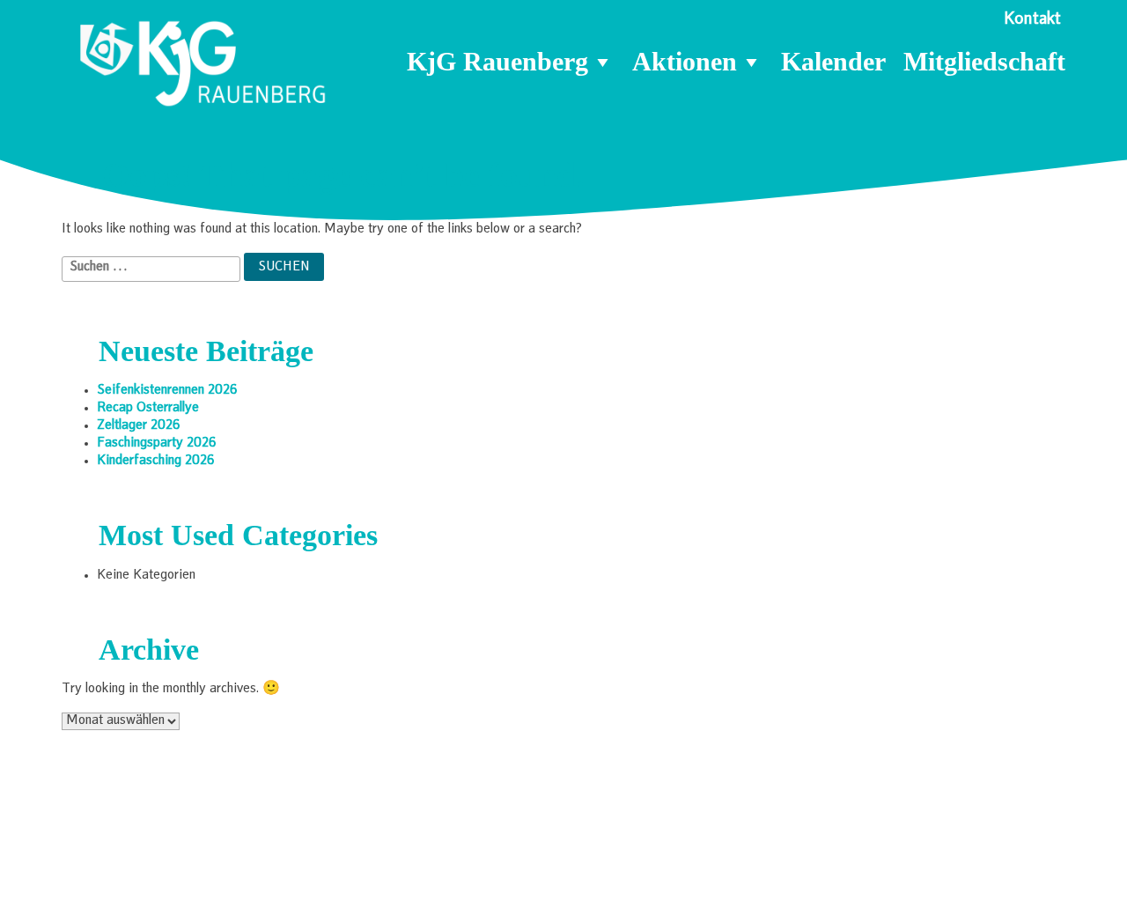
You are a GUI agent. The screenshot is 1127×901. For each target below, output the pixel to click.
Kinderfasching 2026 (156, 461)
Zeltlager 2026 (138, 426)
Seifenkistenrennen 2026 (167, 391)
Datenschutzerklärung (984, 863)
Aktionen (684, 61)
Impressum (856, 863)
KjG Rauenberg (497, 61)
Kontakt (1032, 20)
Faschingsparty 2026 (157, 444)
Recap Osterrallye (148, 409)
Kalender (833, 61)
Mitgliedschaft (984, 61)
